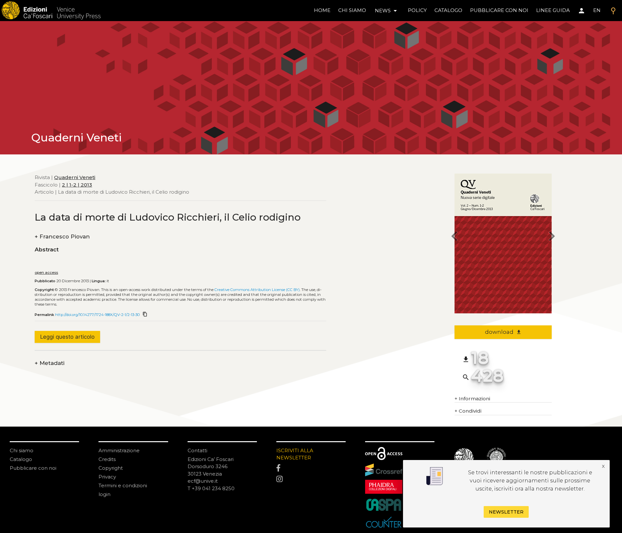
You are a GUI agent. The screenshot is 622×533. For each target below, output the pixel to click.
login (104, 494)
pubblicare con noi (499, 10)
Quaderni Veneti (74, 177)
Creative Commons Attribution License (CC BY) (257, 289)
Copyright (110, 468)
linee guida (553, 10)
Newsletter (506, 512)
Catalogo (21, 459)
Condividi (468, 411)
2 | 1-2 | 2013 (77, 184)
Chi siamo (21, 450)
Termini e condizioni (122, 485)
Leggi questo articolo (67, 336)
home (322, 10)
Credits (107, 459)
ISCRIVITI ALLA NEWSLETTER (294, 454)
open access (46, 272)
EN (597, 10)
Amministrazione (119, 450)
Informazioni (472, 398)
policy (417, 10)
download (503, 332)
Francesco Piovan (62, 237)
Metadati (49, 363)
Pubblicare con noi (33, 468)
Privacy (107, 477)
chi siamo (352, 10)
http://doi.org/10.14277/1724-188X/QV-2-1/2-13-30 (97, 314)
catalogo (448, 10)
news (387, 11)
